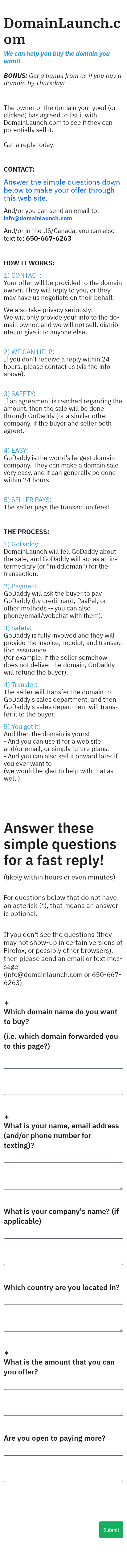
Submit (111, 1530)
